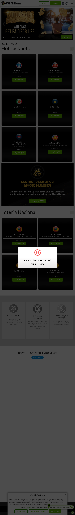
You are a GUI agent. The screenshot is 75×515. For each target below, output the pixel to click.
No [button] (42, 264)
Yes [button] (33, 264)
